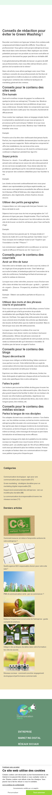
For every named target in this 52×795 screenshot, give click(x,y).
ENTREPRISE (25, 731)
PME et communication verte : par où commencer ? (24, 594)
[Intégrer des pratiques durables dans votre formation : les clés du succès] (19, 635)
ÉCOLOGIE (23, 750)
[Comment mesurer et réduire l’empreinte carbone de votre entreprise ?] (19, 526)
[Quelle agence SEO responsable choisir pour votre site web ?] (19, 554)
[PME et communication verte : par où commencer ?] (19, 582)
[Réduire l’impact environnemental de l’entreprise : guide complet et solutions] (19, 607)
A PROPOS (38, 750)
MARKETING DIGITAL (29, 738)
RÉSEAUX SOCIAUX (28, 744)
